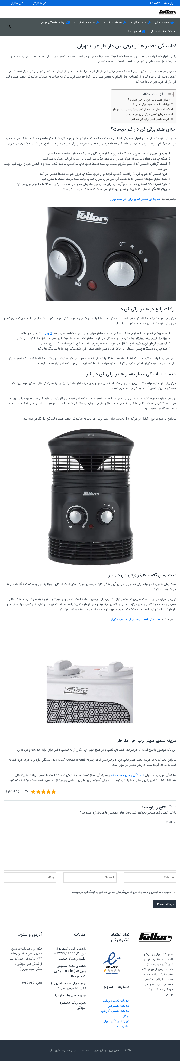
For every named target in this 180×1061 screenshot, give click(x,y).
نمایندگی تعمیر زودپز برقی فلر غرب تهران (135, 619)
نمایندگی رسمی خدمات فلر (127, 775)
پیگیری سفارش (18, 3)
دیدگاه (171, 822)
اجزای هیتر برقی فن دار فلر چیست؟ (149, 100)
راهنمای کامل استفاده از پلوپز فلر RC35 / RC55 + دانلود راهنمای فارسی (70, 953)
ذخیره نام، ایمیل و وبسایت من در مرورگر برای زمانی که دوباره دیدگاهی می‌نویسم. (121, 891)
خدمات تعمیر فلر (119, 1005)
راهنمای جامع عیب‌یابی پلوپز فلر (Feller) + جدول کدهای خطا (70, 971)
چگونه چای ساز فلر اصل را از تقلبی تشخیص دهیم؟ (68, 986)
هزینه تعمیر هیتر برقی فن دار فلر (151, 119)
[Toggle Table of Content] (169, 94)
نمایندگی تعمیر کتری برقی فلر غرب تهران (134, 198)
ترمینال (47, 333)
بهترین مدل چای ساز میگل (69, 995)
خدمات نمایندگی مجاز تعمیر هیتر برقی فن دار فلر (141, 109)
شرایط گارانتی (39, 3)
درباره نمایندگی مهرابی (115, 1021)
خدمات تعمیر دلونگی (116, 1000)
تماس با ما (122, 1026)
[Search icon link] (9, 27)
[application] (132, 22)
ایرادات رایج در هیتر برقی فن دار (151, 104)
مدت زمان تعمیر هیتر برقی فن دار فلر (148, 114)
